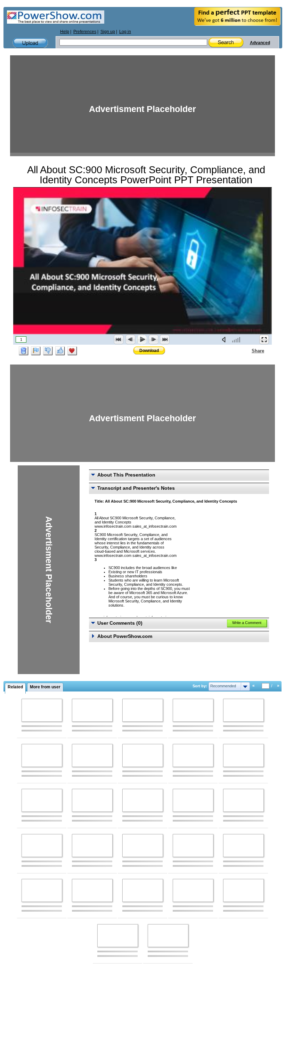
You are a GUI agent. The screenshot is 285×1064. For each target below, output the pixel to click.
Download (149, 350)
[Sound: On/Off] (225, 339)
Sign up (107, 31)
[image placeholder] (42, 710)
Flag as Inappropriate (36, 350)
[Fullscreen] (264, 339)
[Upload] (30, 43)
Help (64, 31)
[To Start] (119, 339)
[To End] (165, 339)
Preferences (84, 31)
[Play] (142, 339)
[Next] (153, 339)
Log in (125, 31)
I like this (60, 350)
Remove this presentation (23, 350)
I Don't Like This (48, 350)
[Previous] (130, 339)
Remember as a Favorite (72, 350)
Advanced (260, 42)
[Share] (247, 350)
